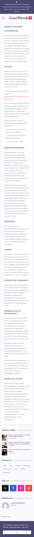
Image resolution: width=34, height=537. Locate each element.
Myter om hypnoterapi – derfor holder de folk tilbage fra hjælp (20, 436)
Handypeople (6, 516)
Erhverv (18, 465)
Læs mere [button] (25, 527)
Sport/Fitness (8, 469)
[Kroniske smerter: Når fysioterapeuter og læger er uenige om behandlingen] (4, 445)
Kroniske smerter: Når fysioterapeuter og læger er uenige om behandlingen (20, 443)
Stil (16, 469)
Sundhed (23, 469)
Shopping (27, 465)
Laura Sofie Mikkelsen (18, 503)
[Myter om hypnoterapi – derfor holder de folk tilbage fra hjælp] (4, 437)
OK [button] (17, 532)
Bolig (5, 465)
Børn (11, 465)
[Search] (30, 18)
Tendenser (7, 472)
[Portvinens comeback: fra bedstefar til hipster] (4, 452)
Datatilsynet (10, 419)
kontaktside (12, 409)
